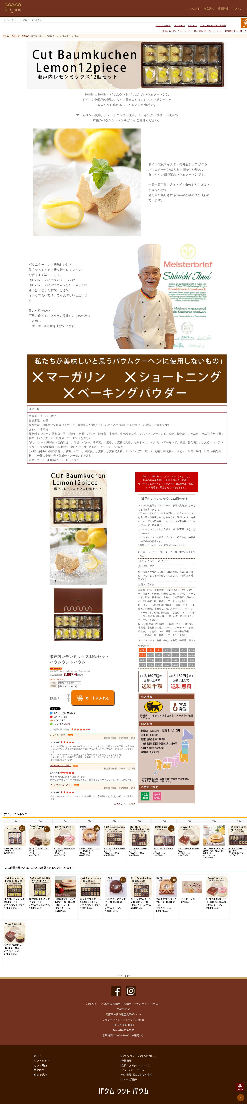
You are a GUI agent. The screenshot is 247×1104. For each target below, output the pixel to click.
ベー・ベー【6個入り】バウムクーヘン (13, 850)
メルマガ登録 (129, 1079)
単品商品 (39, 1069)
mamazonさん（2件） (60, 765)
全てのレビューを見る (124, 804)
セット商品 (40, 1065)
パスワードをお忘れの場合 (213, 25)
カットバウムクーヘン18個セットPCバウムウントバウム (141, 902)
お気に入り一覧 (163, 25)
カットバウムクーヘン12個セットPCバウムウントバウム (90, 902)
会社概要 (126, 1060)
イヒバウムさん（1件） (61, 785)
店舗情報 (223, 8)
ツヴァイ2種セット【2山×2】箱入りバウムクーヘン (14, 948)
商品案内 (209, 8)
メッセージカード (190, 899)
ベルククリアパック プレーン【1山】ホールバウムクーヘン (89, 851)
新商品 (25, 36)
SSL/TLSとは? (123, 976)
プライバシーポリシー (134, 1069)
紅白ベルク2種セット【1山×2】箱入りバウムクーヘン (216, 902)
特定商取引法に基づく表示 (136, 1074)
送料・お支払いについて (135, 1065)
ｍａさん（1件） (58, 735)
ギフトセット (41, 1060)
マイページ (179, 25)
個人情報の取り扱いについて (208, 31)
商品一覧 (15, 36)
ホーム (6, 36)
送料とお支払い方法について (176, 31)
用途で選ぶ (40, 1074)
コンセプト (193, 8)
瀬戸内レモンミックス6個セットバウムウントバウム (39, 902)
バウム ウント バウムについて (138, 1055)
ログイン (237, 8)
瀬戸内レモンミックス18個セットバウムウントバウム (14, 902)
